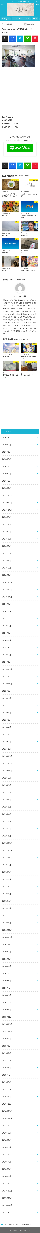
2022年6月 (6, 799)
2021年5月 (6, 893)
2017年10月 (7, 1205)
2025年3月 (6, 560)
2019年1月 (6, 1096)
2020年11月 (7, 937)
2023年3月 (6, 734)
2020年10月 (7, 944)
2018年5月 (6, 1154)
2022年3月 (6, 821)
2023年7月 (6, 705)
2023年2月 (6, 741)
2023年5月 (6, 719)
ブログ (35, 19)
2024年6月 (6, 625)
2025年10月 (7, 509)
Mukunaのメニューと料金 (21, 19)
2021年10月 (7, 857)
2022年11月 (7, 763)
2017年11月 (7, 1198)
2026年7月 (6, 444)
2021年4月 (6, 901)
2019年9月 (6, 1038)
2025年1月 (6, 575)
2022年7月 (6, 792)
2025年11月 (7, 502)
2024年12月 (7, 582)
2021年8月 (6, 872)
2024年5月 (6, 633)
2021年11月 (7, 850)
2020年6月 (6, 973)
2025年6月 (6, 538)
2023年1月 (6, 748)
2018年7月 (6, 1140)
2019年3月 (6, 1082)
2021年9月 (6, 864)
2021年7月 (6, 879)
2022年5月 (6, 806)
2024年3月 (6, 647)
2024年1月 (6, 662)
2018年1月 (6, 1183)
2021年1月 (6, 922)
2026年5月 (6, 459)
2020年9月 (6, 951)
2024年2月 (6, 654)
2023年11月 (7, 676)
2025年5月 (6, 546)
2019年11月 (7, 1024)
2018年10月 (7, 1118)
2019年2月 (6, 1089)
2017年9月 (6, 1212)
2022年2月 (6, 828)
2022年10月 (7, 770)
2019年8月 (6, 1046)
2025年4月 (6, 553)
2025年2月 (6, 567)
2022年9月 (6, 777)
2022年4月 (6, 814)
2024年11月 (7, 589)
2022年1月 (6, 835)
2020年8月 (6, 959)
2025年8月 (6, 524)
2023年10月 (7, 683)
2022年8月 (6, 785)
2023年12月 (7, 669)
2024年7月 (6, 618)
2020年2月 (6, 1002)
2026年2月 (6, 480)
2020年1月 (6, 1009)
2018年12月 (7, 1103)
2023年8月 (6, 698)
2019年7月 (6, 1053)
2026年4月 (6, 466)
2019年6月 (6, 1060)
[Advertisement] (20, 91)
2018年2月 (6, 1176)
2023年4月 (6, 727)
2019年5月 (6, 1067)
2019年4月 (6, 1074)
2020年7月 (6, 966)
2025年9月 (6, 517)
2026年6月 (6, 451)
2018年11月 (7, 1111)
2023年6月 (6, 712)
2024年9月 (6, 604)
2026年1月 (6, 488)
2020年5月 (6, 980)
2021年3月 (6, 908)
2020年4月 (6, 988)
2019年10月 (7, 1031)
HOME (5, 1224)
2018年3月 (6, 1169)
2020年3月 (6, 995)
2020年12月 (7, 930)
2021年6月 (6, 886)
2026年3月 (6, 473)
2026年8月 (6, 437)
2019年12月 (7, 1017)
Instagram (6, 19)
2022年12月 (7, 756)
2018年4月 (6, 1161)
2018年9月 (6, 1125)
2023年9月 (6, 690)
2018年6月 (6, 1147)
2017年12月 (7, 1190)
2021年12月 (7, 843)
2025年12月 (7, 495)
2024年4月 (6, 640)
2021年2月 (6, 915)
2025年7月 (6, 531)
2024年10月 (7, 596)
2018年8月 (6, 1132)
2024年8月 (6, 611)
